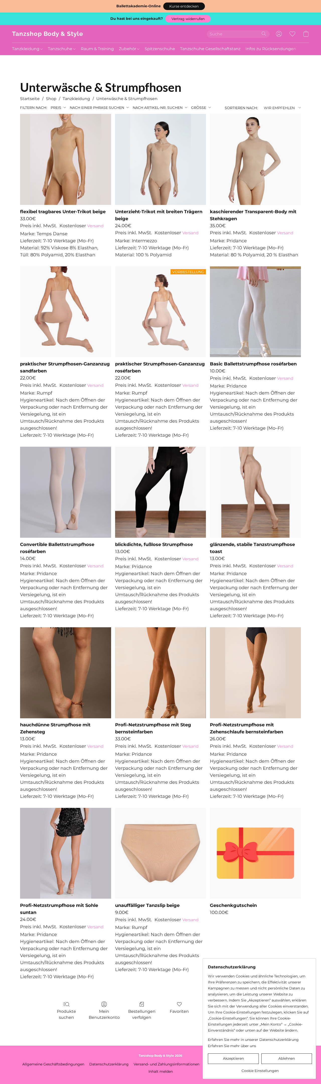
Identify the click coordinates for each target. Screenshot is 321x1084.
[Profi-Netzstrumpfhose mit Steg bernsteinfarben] (160, 672)
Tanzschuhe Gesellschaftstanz (210, 48)
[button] (184, 6)
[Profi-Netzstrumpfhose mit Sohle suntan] (65, 853)
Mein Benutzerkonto (104, 1014)
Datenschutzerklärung (109, 1064)
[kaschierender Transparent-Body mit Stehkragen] (255, 159)
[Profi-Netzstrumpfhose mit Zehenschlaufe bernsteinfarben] (255, 672)
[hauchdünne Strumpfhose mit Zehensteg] (65, 672)
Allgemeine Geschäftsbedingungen (53, 1064)
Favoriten (179, 1011)
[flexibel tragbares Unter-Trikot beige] (65, 159)
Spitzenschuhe (160, 48)
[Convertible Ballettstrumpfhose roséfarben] (65, 492)
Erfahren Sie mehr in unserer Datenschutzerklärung (253, 1039)
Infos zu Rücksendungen (271, 48)
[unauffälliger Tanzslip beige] (160, 853)
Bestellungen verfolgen (141, 1014)
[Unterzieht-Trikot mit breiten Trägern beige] (160, 159)
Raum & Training (97, 48)
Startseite (30, 98)
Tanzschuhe (60, 48)
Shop (51, 98)
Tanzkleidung (26, 48)
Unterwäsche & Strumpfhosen (126, 98)
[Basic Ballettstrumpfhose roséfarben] (255, 311)
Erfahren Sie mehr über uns (232, 1046)
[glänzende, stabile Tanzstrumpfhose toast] (255, 492)
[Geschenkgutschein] (255, 853)
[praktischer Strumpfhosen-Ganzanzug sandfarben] (65, 311)
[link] (260, 1069)
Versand (95, 225)
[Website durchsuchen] (264, 33)
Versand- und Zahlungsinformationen (166, 1064)
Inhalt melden (160, 1071)
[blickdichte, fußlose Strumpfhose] (160, 492)
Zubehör (128, 48)
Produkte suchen (66, 1014)
